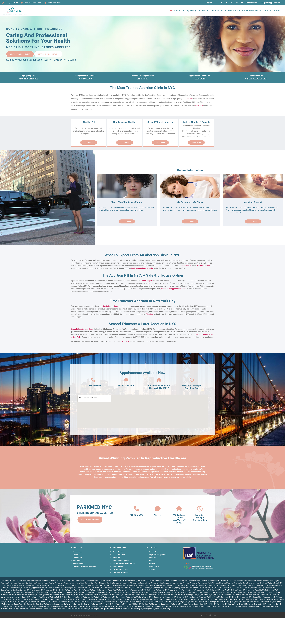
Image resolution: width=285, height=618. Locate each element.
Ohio (91, 609)
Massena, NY (178, 595)
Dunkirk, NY (8, 604)
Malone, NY (264, 595)
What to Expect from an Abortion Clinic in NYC (142, 255)
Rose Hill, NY (78, 590)
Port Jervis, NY (161, 590)
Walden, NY (5, 588)
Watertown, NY (225, 585)
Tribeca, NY (99, 588)
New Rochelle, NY (218, 592)
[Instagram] (236, 2)
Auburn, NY (78, 606)
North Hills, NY (147, 592)
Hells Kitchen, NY (159, 599)
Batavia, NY (32, 606)
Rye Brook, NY (61, 590)
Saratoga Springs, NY (21, 590)
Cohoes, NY (97, 604)
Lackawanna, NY (158, 597)
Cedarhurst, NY (166, 604)
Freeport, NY (65, 602)
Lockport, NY (35, 597)
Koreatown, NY (170, 597)
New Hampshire (55, 609)
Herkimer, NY (134, 599)
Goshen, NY (262, 599)
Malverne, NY (254, 595)
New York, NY (193, 592)
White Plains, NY (132, 585)
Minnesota (24, 609)
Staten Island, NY (32, 585)
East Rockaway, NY (227, 602)
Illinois (256, 606)
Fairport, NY (149, 602)
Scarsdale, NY (270, 588)
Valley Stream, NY (16, 588)
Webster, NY (193, 585)
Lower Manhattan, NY (9, 597)
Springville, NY (169, 588)
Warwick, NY (261, 585)
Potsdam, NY (150, 590)
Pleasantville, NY (201, 590)
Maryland (274, 606)
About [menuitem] (265, 10)
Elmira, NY (193, 602)
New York (84, 609)
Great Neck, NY (251, 599)
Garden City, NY (46, 602)
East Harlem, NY (266, 602)
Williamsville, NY (119, 585)
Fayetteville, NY (125, 602)
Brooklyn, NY (264, 583)
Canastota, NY (187, 604)
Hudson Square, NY (55, 599)
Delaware (245, 606)
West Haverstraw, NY (157, 585)
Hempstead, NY (146, 599)
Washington (138, 609)
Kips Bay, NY (193, 597)
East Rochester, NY (242, 602)
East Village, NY (213, 602)
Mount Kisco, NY (21, 595)
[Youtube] (241, 2)
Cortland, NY (68, 604)
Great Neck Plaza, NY (237, 599)
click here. (45, 580)
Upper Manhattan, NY (59, 585)
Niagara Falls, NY (159, 592)
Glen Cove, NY (13, 602)
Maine (268, 606)
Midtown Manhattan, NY (92, 595)
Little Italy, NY (46, 597)
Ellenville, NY (202, 602)
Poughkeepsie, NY (138, 590)
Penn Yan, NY (225, 590)
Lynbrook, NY (274, 595)
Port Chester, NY (188, 590)
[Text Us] (158, 508)
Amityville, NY (110, 606)
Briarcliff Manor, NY (246, 604)
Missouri (32, 609)
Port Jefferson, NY (174, 590)
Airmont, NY (159, 606)
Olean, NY (47, 592)
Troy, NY (91, 588)
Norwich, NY (92, 592)
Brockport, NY (233, 604)
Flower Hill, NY (86, 602)
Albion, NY (142, 606)
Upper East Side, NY (55, 588)
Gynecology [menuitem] (192, 10)
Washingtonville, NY (249, 585)
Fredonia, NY (76, 602)
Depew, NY (31, 604)
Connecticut (236, 606)
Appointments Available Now (142, 373)
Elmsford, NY (169, 602)
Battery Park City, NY (12, 606)
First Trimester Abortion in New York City (142, 301)
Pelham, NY (250, 590)
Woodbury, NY (93, 585)
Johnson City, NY (258, 597)
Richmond (168, 606)
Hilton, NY (111, 599)
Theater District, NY (124, 588)
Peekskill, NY (259, 590)
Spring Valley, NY (181, 588)
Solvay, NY (206, 588)
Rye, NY (70, 590)
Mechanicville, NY (141, 595)
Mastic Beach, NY (166, 595)
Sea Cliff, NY (237, 588)
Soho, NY (214, 588)
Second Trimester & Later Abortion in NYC (142, 324)
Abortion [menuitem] (178, 10)
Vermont (124, 609)
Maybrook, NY (154, 595)
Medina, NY (129, 595)
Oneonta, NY (29, 592)
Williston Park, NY (106, 585)
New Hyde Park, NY (244, 592)
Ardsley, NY (87, 606)
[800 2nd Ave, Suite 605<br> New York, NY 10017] (159, 380)
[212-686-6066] (136, 508)
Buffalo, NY (212, 604)
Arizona (213, 606)
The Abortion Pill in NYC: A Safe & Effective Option (142, 275)
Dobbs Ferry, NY (20, 604)
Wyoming (166, 609)
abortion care (187, 99)
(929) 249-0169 (126, 385)
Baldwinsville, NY (57, 606)
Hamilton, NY (212, 599)
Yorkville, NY (72, 585)
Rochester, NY (113, 590)
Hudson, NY (80, 599)
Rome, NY (87, 590)
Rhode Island (115, 609)
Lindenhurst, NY (69, 597)
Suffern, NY (158, 588)
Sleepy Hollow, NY (225, 588)
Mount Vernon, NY (7, 595)
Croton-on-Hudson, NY (54, 604)
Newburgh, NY (172, 592)
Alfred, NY (133, 606)
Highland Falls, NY (122, 599)
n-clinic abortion (203, 266)
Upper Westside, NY (39, 588)
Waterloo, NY (236, 585)
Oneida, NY (39, 592)
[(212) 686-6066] (93, 380)
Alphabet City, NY (122, 606)
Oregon (96, 609)
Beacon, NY (271, 604)
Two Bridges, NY (70, 588)
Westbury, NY (144, 585)
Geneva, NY (24, 602)
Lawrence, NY (110, 597)
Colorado (228, 606)
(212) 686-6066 (93, 385)
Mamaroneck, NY (242, 595)
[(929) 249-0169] (126, 380)
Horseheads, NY (92, 599)
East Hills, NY (255, 602)
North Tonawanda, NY (117, 592)
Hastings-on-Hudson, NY (187, 599)
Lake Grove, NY (145, 597)
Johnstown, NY (245, 597)
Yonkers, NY (82, 585)
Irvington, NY (21, 599)
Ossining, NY (19, 592)
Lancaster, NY (133, 597)
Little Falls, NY (57, 597)
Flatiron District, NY (112, 602)
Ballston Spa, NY (44, 606)
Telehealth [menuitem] (233, 10)
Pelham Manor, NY (238, 590)
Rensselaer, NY (124, 590)
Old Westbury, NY (58, 592)
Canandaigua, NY (200, 604)
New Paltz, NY (231, 592)
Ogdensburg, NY (72, 592)
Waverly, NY (203, 585)
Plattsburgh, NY (214, 590)
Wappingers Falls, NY (275, 585)
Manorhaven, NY (207, 595)
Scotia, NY (246, 588)
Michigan (16, 609)
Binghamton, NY (260, 604)
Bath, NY (24, 606)
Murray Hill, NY (274, 592)
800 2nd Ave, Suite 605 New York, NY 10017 (159, 386)
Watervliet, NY (213, 585)
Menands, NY (119, 595)
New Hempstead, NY (260, 592)
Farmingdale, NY (138, 602)
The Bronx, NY (45, 585)
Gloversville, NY (273, 599)
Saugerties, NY (6, 590)
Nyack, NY (83, 592)
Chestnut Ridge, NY (133, 604)
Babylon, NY (68, 606)
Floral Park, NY (98, 602)
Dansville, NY (40, 604)
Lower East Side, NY (8, 585)
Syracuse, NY (148, 588)
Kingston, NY (203, 597)
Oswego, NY (8, 592)
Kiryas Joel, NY (182, 597)
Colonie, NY (88, 604)
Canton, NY (177, 604)
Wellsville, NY (183, 585)
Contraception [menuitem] (217, 10)
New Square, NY (205, 592)
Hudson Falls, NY (69, 599)
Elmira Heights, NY (181, 602)
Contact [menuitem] (277, 10)
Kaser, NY (235, 597)
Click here (199, 106)
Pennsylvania (104, 609)
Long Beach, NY (24, 597)
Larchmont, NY (121, 597)
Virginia (130, 609)
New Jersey (66, 609)
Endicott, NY (159, 602)
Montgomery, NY (45, 595)
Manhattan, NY (229, 595)
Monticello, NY (33, 595)
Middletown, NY (108, 595)
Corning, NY (78, 604)
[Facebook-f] (231, 2)
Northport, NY (103, 592)
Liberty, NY (80, 597)
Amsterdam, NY (98, 606)
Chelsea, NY (155, 604)
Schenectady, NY (257, 588)
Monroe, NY (69, 595)
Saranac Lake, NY (36, 590)
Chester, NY (146, 604)
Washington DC (148, 609)
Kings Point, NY (214, 597)
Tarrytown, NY (137, 588)
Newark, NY (182, 592)
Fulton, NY (56, 602)
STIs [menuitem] (204, 10)
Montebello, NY (58, 595)
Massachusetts (6, 609)
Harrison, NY (202, 599)
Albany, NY (150, 606)
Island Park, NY (9, 599)
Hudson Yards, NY (40, 599)
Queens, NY (21, 585)
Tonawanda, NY (110, 588)
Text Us (157, 515)
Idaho (251, 606)
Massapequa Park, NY (192, 595)
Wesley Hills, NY (171, 585)
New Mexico (75, 609)
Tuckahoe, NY (82, 588)
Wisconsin (158, 609)
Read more (127, 221)
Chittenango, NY (119, 604)
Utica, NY (27, 588)
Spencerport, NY (195, 588)
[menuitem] (171, 10)
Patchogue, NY (270, 590)
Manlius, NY (218, 595)
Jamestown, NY (271, 597)
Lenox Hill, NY (90, 597)
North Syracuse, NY (133, 592)
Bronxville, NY (222, 604)
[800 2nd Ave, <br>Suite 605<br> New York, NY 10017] (179, 508)
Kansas (262, 606)
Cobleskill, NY (108, 604)
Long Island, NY (276, 583)
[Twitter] (226, 2)
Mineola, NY (78, 595)
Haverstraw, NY (172, 599)
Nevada (46, 609)
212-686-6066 (136, 515)
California (220, 606)
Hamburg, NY (223, 599)
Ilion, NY (30, 599)
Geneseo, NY (34, 602)
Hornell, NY (103, 599)
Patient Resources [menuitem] (250, 10)
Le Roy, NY (100, 597)
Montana (39, 609)
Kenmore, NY (226, 597)
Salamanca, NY (49, 590)
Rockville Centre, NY (99, 590)
